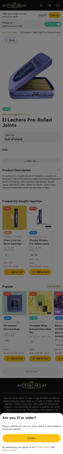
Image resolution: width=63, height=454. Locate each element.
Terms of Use (9, 450)
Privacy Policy (43, 447)
